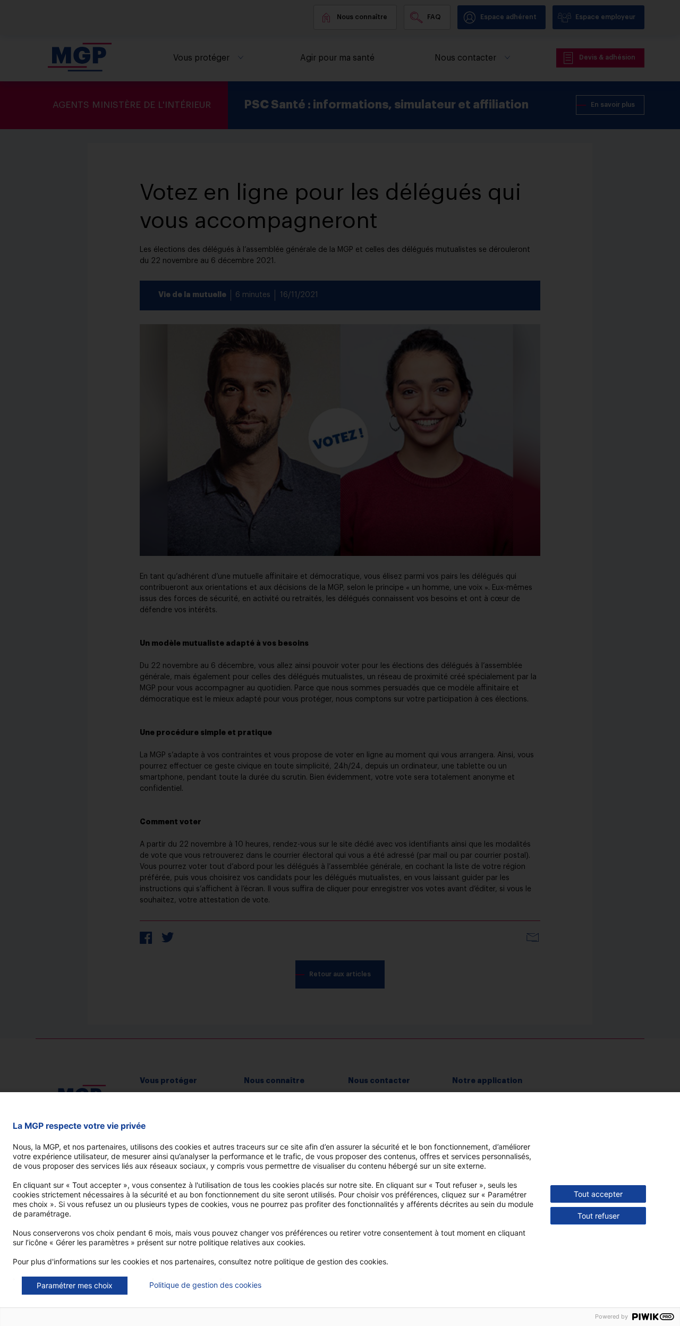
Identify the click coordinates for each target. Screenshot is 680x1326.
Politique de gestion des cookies (205, 1284)
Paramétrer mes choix (75, 1285)
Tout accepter (598, 1193)
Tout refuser (598, 1215)
